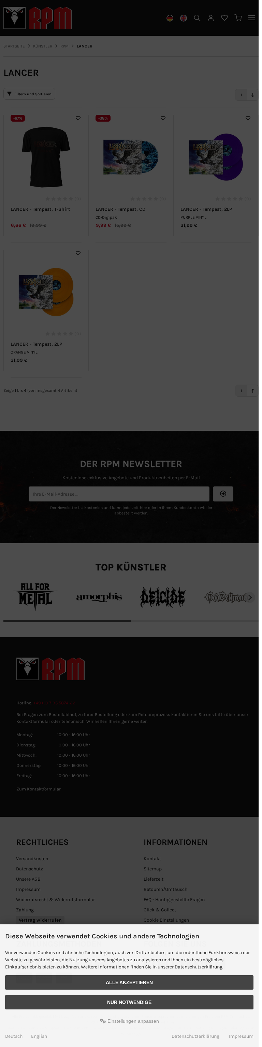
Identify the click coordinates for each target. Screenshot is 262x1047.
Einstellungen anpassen (132, 1021)
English (39, 1036)
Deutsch (14, 1036)
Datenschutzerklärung (195, 1036)
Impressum (241, 1036)
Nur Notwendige (129, 1002)
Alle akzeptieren (129, 982)
